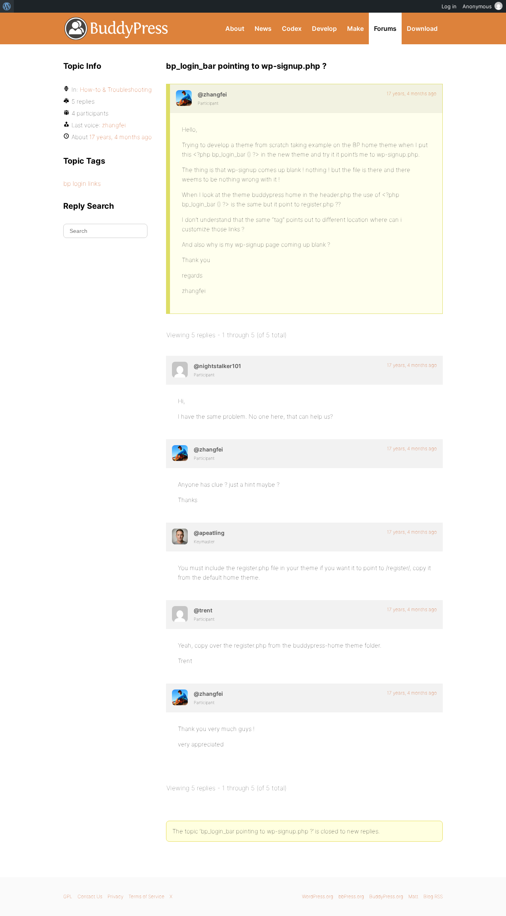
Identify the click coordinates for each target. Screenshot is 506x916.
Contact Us (89, 896)
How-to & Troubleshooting (116, 89)
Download (422, 28)
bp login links (82, 183)
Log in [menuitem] (449, 6)
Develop (324, 28)
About (234, 28)
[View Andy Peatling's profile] (180, 536)
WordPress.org (317, 896)
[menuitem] (7, 6)
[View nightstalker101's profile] (180, 370)
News (263, 28)
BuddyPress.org (116, 28)
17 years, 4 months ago (411, 93)
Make (355, 28)
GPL (67, 896)
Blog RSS (433, 896)
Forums (385, 28)
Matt (413, 896)
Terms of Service (146, 896)
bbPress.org (351, 896)
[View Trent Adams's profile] (180, 614)
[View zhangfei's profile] (184, 98)
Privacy (115, 896)
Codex (292, 28)
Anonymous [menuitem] (477, 6)
